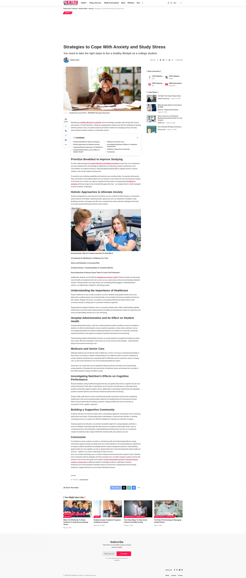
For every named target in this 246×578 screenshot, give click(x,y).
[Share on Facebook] (157, 60)
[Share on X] (160, 60)
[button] (142, 3)
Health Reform (69, 514)
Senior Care (140, 516)
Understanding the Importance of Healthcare (88, 147)
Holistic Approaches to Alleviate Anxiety (86, 144)
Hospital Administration (171, 109)
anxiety (81, 479)
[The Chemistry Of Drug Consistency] (151, 129)
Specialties (170, 516)
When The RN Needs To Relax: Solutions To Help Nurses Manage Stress (75, 522)
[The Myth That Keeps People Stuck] (151, 98)
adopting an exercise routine (107, 277)
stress (86, 479)
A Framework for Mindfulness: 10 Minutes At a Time (89, 258)
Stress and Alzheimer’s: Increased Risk (85, 263)
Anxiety (67, 12)
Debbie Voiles (74, 60)
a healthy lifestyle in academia (90, 122)
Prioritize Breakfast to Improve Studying (86, 142)
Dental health (159, 516)
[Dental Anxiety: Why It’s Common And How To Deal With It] (106, 230)
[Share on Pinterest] (163, 60)
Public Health (80, 514)
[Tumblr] (182, 570)
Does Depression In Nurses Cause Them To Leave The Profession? (95, 272)
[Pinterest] (155, 84)
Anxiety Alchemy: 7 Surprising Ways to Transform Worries (92, 268)
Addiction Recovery (163, 98)
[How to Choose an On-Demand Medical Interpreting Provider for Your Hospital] (151, 118)
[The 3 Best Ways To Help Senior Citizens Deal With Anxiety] (138, 508)
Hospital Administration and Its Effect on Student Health (86, 151)
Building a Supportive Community (118, 149)
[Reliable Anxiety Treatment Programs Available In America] (108, 508)
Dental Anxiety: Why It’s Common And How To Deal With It (92, 253)
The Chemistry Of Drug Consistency (169, 127)
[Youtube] (173, 84)
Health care (161, 123)
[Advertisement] (123, 29)
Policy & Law (162, 129)
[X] (173, 77)
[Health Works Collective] (70, 3)
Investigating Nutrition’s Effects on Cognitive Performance (122, 145)
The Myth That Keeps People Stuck (169, 96)
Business (160, 109)
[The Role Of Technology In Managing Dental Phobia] (168, 508)
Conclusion (111, 152)
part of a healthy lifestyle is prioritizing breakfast (101, 163)
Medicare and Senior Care (115, 142)
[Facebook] (155, 77)
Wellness (68, 516)
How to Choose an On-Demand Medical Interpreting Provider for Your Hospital (170, 118)
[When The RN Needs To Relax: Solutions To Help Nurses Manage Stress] (77, 508)
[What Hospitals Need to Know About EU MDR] (151, 107)
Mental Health (129, 516)
